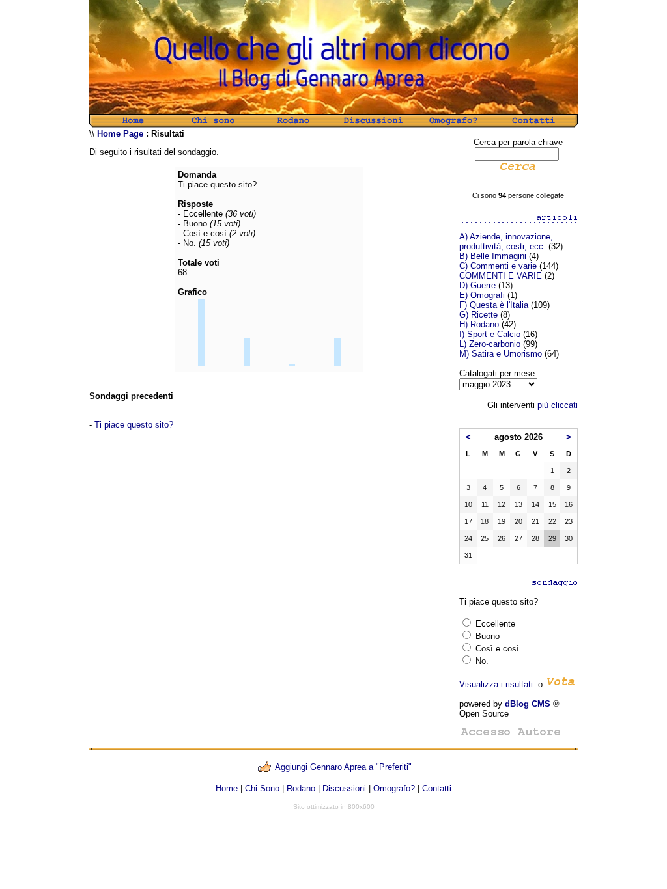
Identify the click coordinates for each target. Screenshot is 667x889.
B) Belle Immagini (492, 256)
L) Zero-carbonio (489, 344)
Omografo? (394, 788)
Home (227, 788)
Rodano (301, 788)
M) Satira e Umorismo (500, 354)
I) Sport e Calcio (489, 334)
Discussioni (344, 788)
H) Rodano (479, 324)
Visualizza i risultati (496, 684)
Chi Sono (262, 788)
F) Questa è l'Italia (493, 305)
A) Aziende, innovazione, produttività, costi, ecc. (506, 241)
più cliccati (557, 405)
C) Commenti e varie (498, 266)
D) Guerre (477, 285)
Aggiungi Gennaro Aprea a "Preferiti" (343, 767)
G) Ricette (478, 315)
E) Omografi (482, 295)
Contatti (436, 788)
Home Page (120, 134)
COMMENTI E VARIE (500, 275)
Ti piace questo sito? (133, 425)
